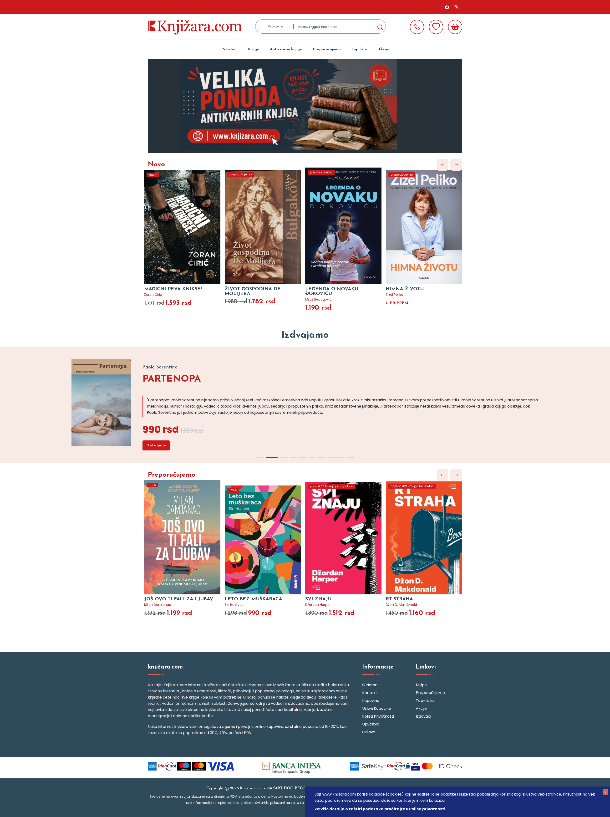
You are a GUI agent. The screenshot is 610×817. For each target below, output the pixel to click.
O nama (369, 685)
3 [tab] (283, 457)
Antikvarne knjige (286, 49)
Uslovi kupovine (376, 708)
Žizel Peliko (394, 294)
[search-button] (380, 26)
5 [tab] (302, 457)
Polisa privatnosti (378, 716)
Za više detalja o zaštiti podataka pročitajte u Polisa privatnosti (380, 809)
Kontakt (369, 692)
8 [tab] (331, 457)
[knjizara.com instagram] (456, 7)
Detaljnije (156, 445)
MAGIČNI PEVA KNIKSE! (173, 289)
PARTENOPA (171, 379)
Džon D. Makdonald (401, 604)
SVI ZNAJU (318, 599)
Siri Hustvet (234, 604)
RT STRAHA (399, 599)
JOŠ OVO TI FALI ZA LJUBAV (178, 599)
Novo (156, 164)
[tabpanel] (305, 106)
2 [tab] (310, 147)
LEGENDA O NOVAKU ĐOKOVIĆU (331, 291)
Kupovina (370, 700)
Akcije (383, 49)
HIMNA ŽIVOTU (405, 289)
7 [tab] (321, 457)
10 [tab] (350, 457)
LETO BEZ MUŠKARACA (253, 599)
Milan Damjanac (157, 604)
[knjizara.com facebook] (447, 7)
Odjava (368, 732)
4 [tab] (293, 457)
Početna (229, 49)
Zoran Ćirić (153, 294)
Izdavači (423, 716)
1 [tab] (297, 147)
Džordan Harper (318, 604)
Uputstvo (370, 724)
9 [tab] (340, 457)
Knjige (253, 49)
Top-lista (359, 49)
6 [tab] (312, 457)
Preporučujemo (327, 49)
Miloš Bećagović (318, 299)
